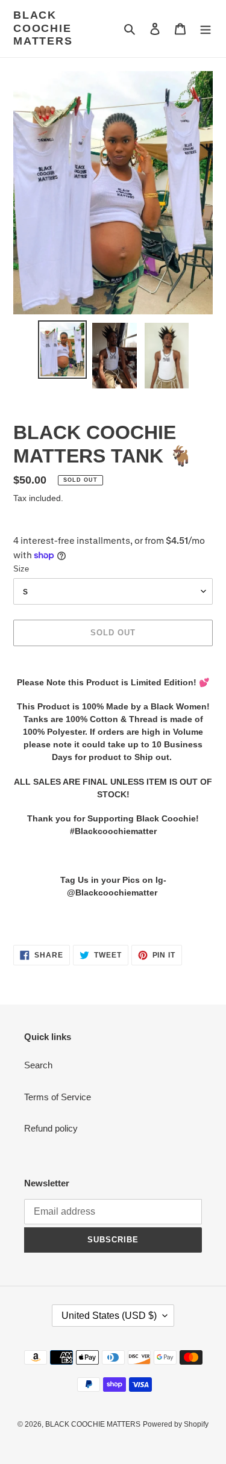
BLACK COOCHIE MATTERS (43, 28)
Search (38, 1065)
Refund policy (51, 1128)
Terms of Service (57, 1097)
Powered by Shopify (176, 1424)
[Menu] (205, 29)
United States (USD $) (109, 1315)
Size (21, 568)
